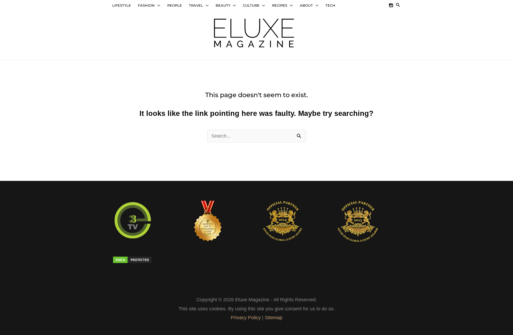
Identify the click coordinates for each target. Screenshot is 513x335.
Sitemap (273, 317)
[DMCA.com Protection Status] (144, 260)
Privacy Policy (246, 317)
